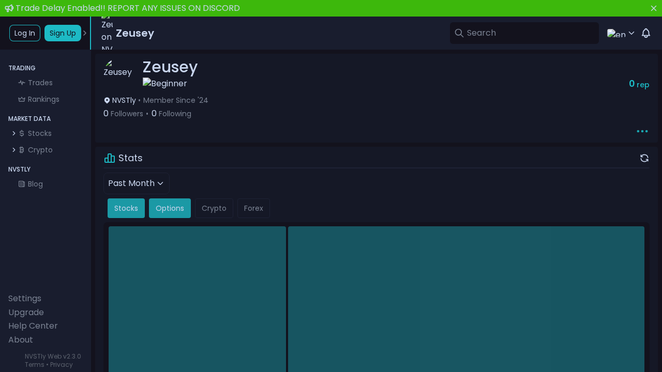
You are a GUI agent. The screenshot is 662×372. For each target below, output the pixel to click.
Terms (34, 364)
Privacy (61, 364)
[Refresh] (644, 158)
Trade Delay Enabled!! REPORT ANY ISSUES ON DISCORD (128, 8)
